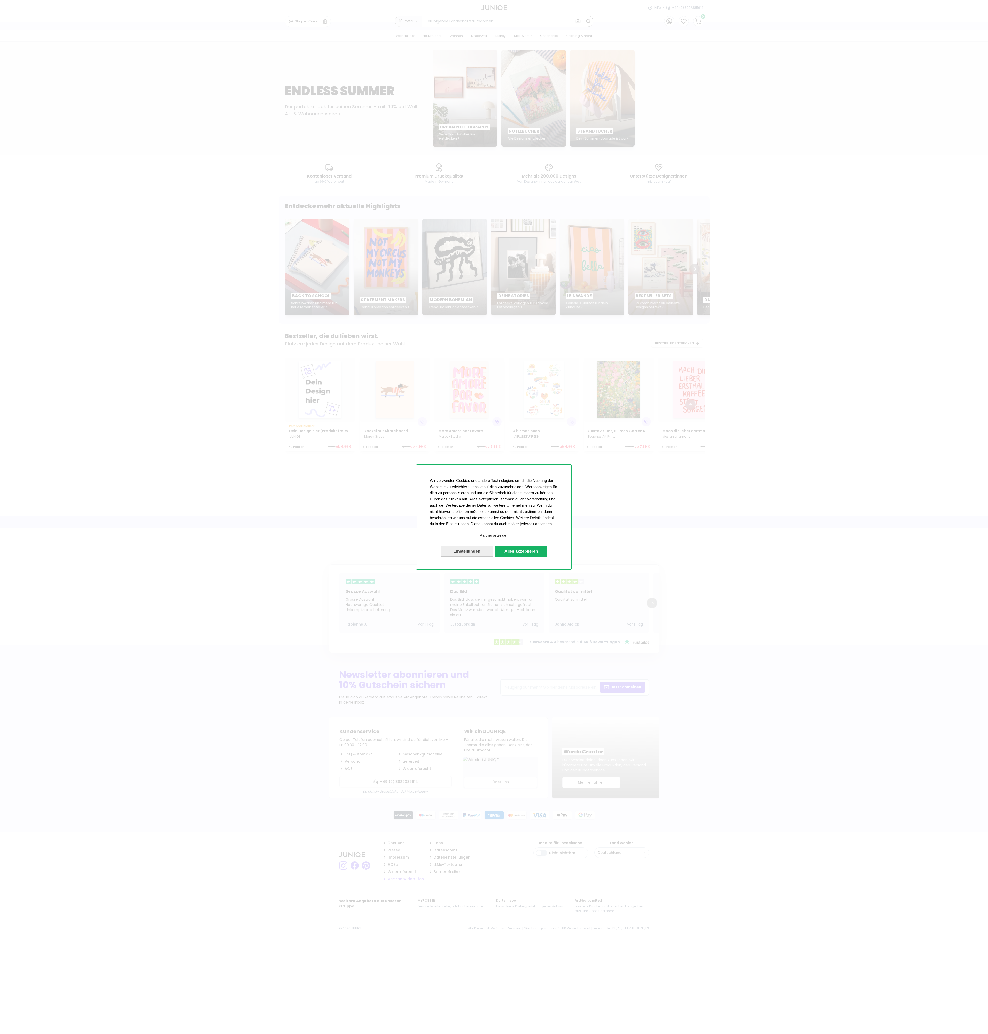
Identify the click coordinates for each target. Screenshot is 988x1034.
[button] (494, 535)
